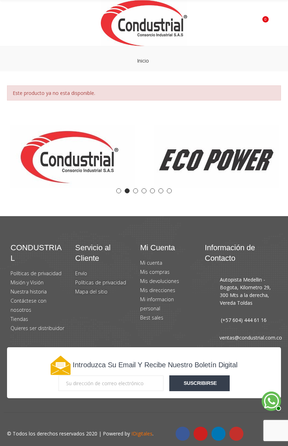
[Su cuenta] (274, 23)
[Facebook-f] (183, 434)
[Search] (24, 23)
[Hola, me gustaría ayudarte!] (270, 400)
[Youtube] (201, 434)
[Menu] (14, 23)
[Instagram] (236, 434)
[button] (118, 190)
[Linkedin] (218, 434)
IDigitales (141, 433)
